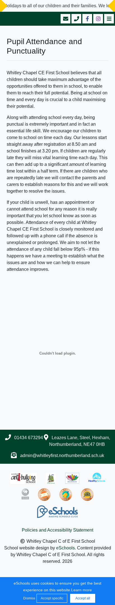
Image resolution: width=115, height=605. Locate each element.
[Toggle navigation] (108, 18)
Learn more (81, 590)
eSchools (65, 548)
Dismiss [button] (28, 598)
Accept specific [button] (52, 598)
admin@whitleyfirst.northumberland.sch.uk (62, 455)
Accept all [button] (82, 598)
